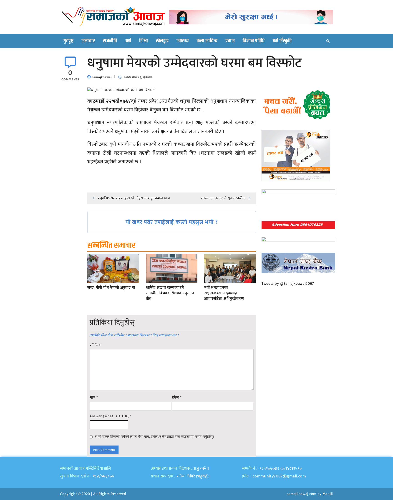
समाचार (88, 41)
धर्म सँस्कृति (282, 41)
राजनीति (110, 41)
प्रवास (230, 41)
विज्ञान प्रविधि (254, 41)
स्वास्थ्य (182, 41)
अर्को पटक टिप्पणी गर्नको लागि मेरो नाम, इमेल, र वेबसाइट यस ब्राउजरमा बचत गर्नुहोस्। (154, 437)
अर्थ (128, 41)
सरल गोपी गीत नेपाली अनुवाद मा (111, 288)
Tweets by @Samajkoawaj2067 (288, 284)
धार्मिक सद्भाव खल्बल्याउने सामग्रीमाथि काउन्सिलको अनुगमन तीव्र (170, 293)
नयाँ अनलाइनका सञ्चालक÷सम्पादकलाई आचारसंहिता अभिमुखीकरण (224, 293)
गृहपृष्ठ (68, 41)
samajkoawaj (102, 77)
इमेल (176, 397)
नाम (94, 397)
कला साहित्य (207, 41)
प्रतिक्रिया (96, 345)
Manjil (327, 494)
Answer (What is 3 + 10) (110, 416)
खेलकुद (162, 41)
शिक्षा (143, 41)
